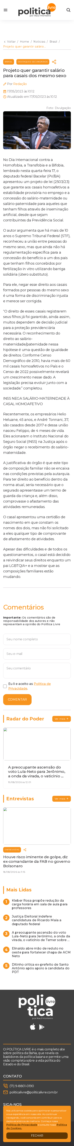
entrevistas (12, 849)
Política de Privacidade (21, 1124)
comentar (17, 699)
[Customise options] (68, 10)
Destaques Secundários (33, 61)
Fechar (37, 1135)
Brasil (8, 61)
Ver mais (60, 718)
